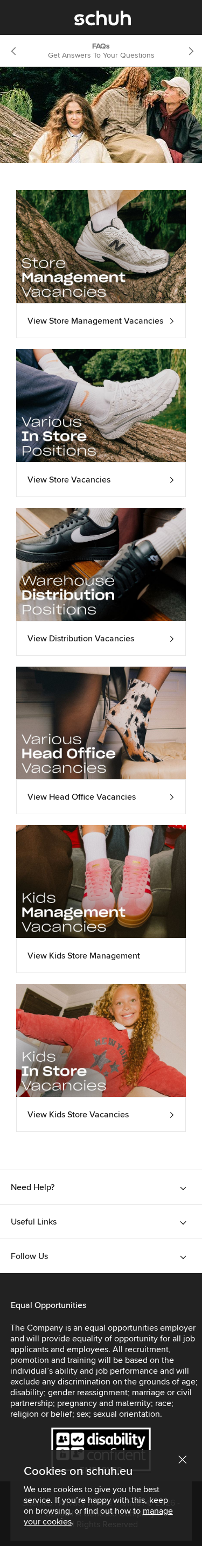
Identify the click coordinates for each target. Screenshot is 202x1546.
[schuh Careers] (102, 20)
